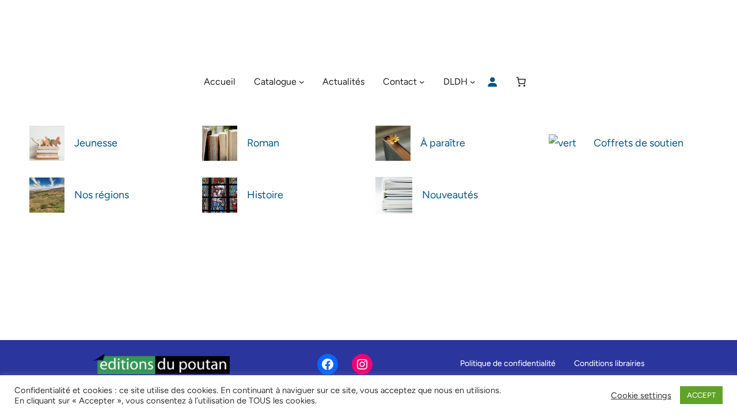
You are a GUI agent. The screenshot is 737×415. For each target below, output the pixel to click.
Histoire (265, 194)
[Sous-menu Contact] (422, 82)
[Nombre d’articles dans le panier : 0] (521, 81)
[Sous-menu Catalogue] (302, 82)
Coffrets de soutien (638, 143)
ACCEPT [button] (701, 395)
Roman (263, 143)
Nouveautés (450, 194)
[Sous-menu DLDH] (473, 82)
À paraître (442, 143)
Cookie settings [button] (641, 395)
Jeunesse (95, 143)
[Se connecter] (492, 81)
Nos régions (101, 194)
